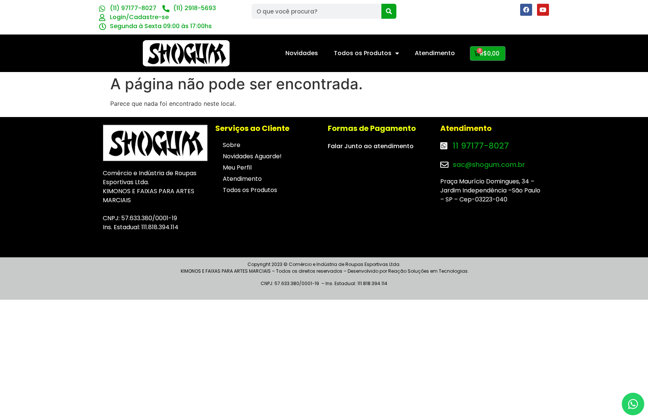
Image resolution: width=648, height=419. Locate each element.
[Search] (388, 11)
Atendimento (435, 53)
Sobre (231, 145)
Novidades (301, 53)
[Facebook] (526, 10)
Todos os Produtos (363, 53)
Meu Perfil (237, 167)
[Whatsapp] (633, 404)
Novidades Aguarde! (252, 156)
